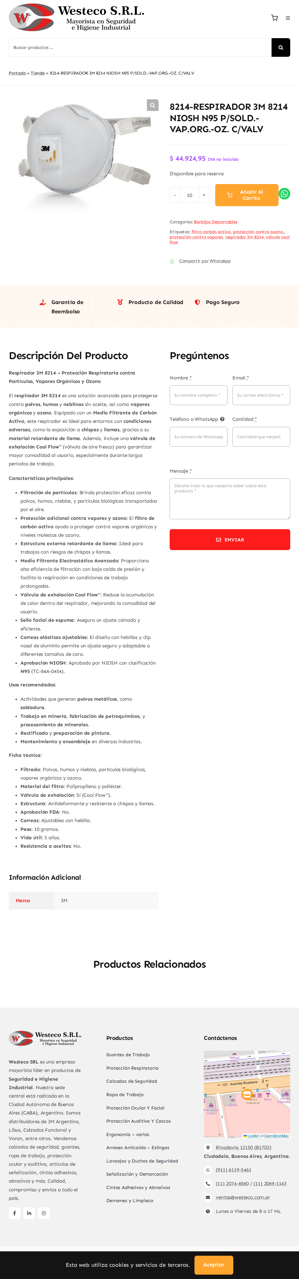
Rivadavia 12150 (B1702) (243, 1147)
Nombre (181, 378)
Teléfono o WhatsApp (194, 419)
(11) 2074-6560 (232, 1183)
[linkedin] (29, 1213)
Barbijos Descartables (215, 222)
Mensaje (181, 471)
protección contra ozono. (258, 231)
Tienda (38, 73)
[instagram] (44, 1213)
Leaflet (252, 1135)
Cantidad (244, 419)
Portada (17, 73)
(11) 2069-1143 (269, 1183)
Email (240, 378)
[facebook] (14, 1213)
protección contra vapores (196, 237)
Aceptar (214, 1264)
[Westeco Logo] (76, 6)
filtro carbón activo (211, 231)
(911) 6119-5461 (233, 1170)
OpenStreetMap (276, 1135)
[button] (153, 105)
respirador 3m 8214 (244, 237)
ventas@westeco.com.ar (243, 1197)
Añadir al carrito (251, 195)
